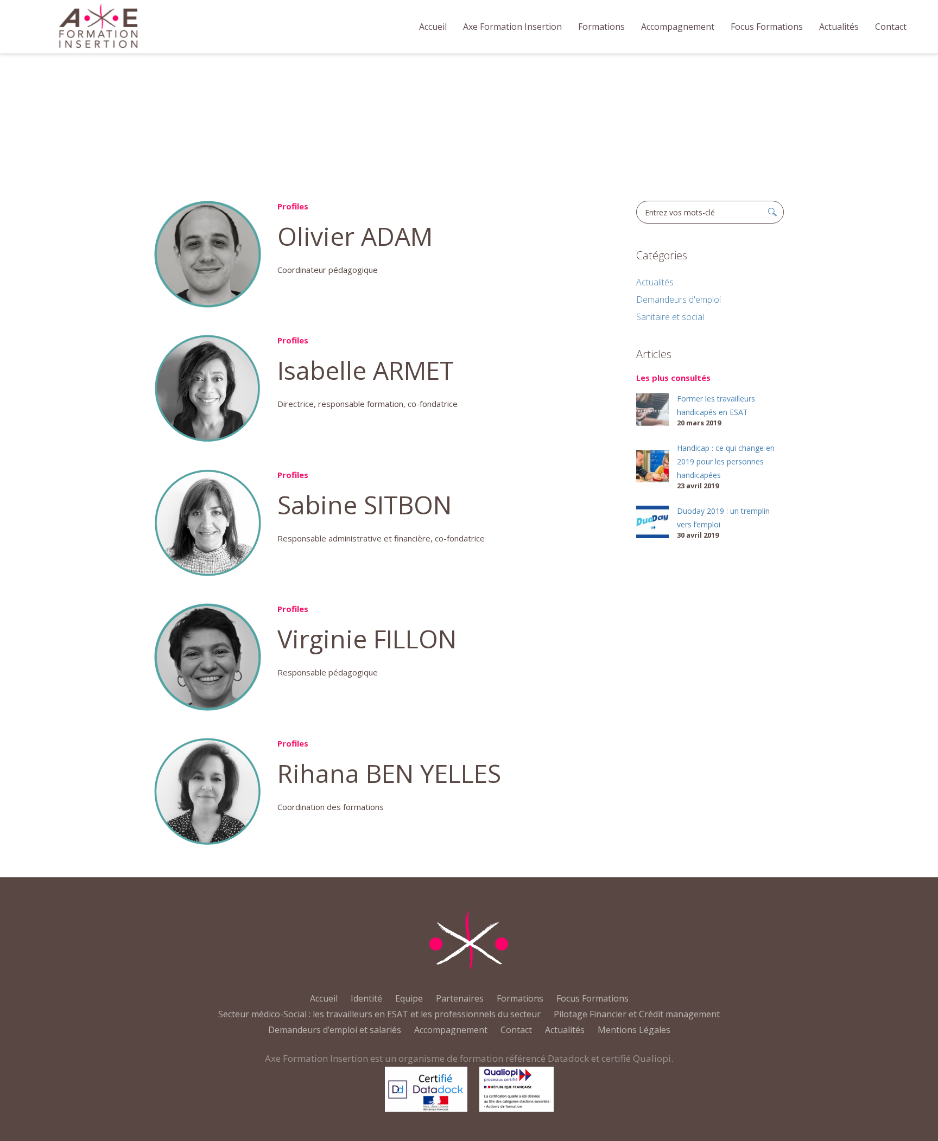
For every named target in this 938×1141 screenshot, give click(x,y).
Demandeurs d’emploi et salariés (334, 1030)
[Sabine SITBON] (207, 522)
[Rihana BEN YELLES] (207, 791)
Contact (516, 1030)
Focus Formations (592, 998)
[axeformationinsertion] (469, 940)
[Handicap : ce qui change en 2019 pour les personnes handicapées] (652, 465)
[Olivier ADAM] (207, 254)
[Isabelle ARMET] (207, 388)
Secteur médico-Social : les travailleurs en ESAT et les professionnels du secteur (379, 1014)
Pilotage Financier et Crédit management (637, 1014)
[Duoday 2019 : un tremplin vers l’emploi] (652, 521)
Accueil (452, 129)
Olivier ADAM (355, 236)
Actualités (655, 282)
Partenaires (460, 998)
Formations (520, 998)
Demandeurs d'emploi (678, 299)
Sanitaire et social (670, 317)
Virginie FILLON (367, 638)
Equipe (409, 998)
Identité (366, 998)
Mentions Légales (634, 1030)
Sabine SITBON (364, 504)
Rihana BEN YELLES (389, 773)
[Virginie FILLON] (207, 656)
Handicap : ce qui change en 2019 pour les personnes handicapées (726, 461)
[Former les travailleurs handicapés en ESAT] (652, 409)
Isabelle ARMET (365, 370)
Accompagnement (450, 1030)
